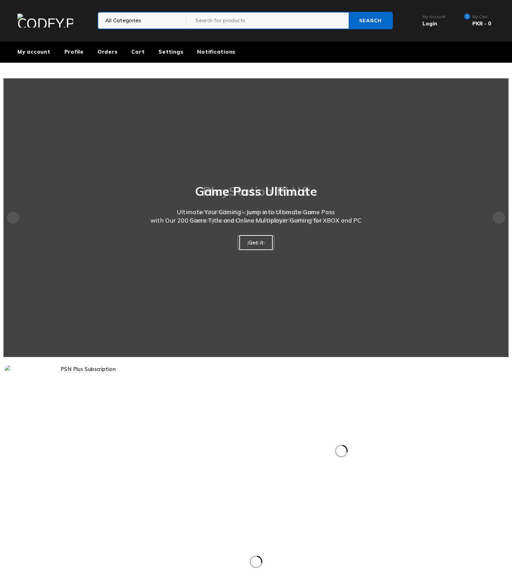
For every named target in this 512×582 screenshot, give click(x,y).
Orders (108, 51)
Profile (74, 51)
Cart (138, 51)
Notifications (216, 51)
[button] (13, 218)
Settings (170, 51)
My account (34, 51)
